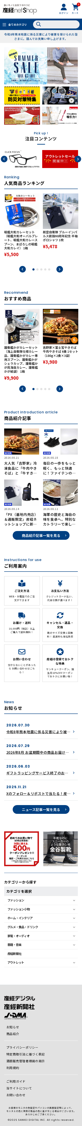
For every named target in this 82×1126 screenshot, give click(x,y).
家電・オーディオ (18, 936)
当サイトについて (19, 1088)
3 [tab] (41, 269)
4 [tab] (45, 269)
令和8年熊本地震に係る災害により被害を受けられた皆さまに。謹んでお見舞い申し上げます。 (41, 36)
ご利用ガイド (16, 1081)
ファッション (15, 900)
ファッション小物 (18, 909)
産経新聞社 (14, 953)
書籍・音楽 (14, 944)
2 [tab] (37, 269)
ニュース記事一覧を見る (41, 809)
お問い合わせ (16, 1095)
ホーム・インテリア (20, 918)
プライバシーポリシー (22, 1047)
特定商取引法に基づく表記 (25, 1054)
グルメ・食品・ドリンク (22, 927)
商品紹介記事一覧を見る (41, 535)
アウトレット (15, 962)
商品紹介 (12, 1034)
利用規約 (12, 1068)
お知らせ (12, 1027)
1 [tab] (33, 269)
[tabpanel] (22, 227)
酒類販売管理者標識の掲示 (25, 1061)
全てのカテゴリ (17, 24)
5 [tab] (49, 269)
